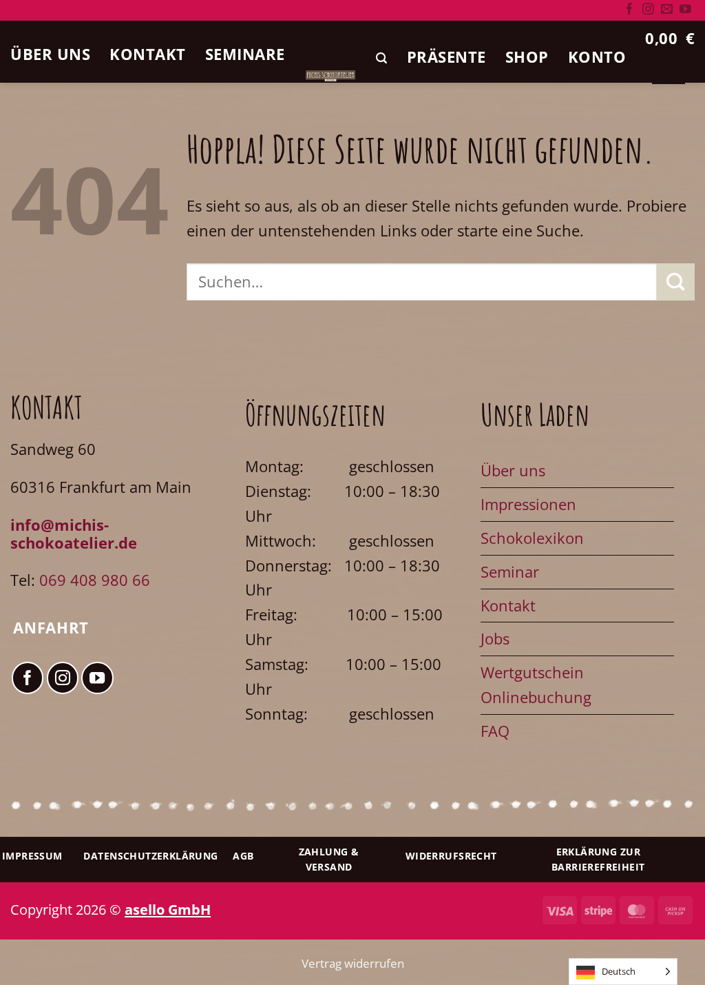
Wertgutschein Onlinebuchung (536, 685)
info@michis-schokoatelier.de (73, 534)
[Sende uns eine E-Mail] (667, 10)
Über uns (50, 53)
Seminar (510, 571)
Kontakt (147, 53)
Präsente (446, 56)
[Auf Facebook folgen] (629, 10)
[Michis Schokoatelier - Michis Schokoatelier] (331, 75)
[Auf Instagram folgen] (648, 10)
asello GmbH (168, 909)
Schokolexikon (532, 538)
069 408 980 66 (94, 580)
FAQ (495, 731)
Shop (527, 56)
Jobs (495, 638)
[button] (382, 58)
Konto (597, 56)
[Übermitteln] (676, 282)
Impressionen (528, 504)
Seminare (245, 53)
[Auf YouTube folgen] (685, 10)
